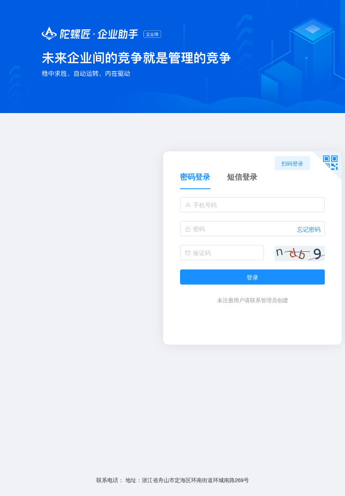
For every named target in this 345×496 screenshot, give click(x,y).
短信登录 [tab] (242, 177)
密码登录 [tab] (195, 177)
